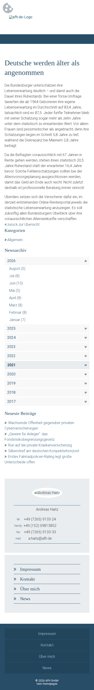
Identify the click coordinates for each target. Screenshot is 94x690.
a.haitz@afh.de (40, 538)
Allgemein (15, 240)
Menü (84, 39)
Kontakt (27, 578)
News (25, 598)
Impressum (30, 569)
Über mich (30, 588)
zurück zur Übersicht (23, 224)
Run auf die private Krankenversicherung (40, 445)
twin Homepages (47, 683)
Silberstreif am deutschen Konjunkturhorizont (43, 451)
